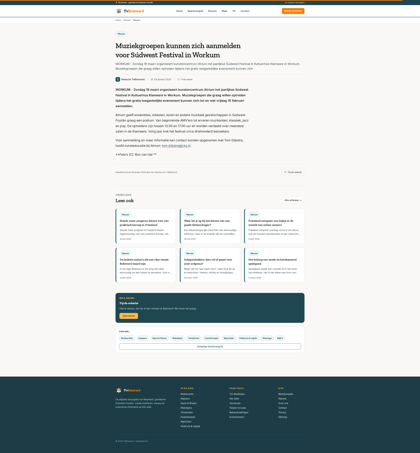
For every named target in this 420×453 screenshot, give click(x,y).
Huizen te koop (238, 407)
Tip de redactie (295, 172)
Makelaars (177, 338)
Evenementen (237, 417)
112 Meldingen (237, 394)
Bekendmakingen (239, 412)
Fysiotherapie (211, 338)
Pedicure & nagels (248, 338)
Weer (224, 11)
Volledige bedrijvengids (210, 346)
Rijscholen (229, 338)
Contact (245, 11)
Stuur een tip (129, 316)
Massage (267, 338)
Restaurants (127, 338)
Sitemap (282, 417)
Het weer (234, 398)
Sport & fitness (159, 338)
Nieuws (212, 11)
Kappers (142, 338)
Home (179, 11)
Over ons (283, 403)
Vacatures (235, 403)
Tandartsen (193, 338)
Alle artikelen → (293, 200)
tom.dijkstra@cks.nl (176, 146)
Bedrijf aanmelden (293, 11)
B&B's (280, 338)
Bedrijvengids (195, 11)
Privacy (282, 412)
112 (234, 11)
